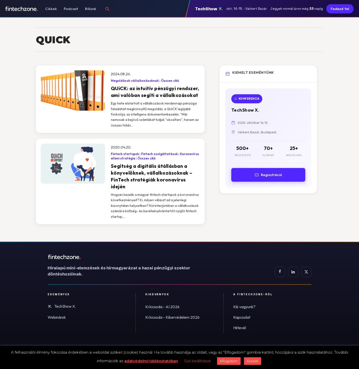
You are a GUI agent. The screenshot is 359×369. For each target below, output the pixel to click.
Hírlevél (239, 327)
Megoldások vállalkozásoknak (135, 81)
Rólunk (90, 8)
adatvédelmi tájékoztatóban (151, 360)
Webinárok (57, 317)
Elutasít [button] (252, 361)
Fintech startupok (125, 154)
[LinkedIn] (293, 272)
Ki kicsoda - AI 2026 (162, 306)
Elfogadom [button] (229, 361)
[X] (306, 272)
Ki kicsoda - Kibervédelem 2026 (172, 317)
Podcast (71, 8)
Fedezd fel (340, 9)
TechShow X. (65, 306)
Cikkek (51, 8)
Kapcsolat (241, 317)
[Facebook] (280, 272)
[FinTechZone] (126, 257)
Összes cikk (170, 81)
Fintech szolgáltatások (159, 154)
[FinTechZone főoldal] (21, 8)
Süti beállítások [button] (197, 360)
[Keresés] (107, 8)
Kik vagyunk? (244, 306)
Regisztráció (271, 175)
